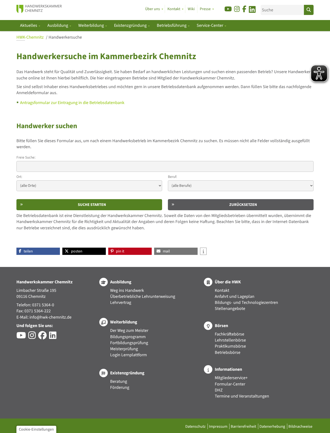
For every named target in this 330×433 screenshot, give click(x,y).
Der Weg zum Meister (129, 331)
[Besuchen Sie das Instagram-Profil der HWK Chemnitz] (33, 337)
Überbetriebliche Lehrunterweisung (142, 296)
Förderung (119, 387)
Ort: (19, 176)
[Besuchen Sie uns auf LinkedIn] (252, 10)
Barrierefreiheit (244, 426)
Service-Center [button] (210, 25)
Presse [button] (205, 9)
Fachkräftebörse (229, 334)
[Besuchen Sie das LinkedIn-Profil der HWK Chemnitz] (54, 337)
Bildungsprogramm (128, 337)
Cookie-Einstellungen (36, 429)
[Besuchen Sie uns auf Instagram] (237, 9)
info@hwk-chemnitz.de (50, 317)
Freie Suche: (26, 157)
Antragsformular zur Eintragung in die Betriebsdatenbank (72, 103)
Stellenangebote (230, 309)
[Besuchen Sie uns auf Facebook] (244, 9)
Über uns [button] (152, 9)
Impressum (218, 426)
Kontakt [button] (173, 9)
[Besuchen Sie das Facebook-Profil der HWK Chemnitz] (43, 337)
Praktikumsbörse (230, 346)
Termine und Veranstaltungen (242, 396)
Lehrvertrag (120, 303)
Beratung (118, 381)
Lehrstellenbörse (230, 340)
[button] (38, 251)
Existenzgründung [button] (131, 25)
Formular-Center (230, 384)
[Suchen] (309, 10)
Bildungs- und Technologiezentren (246, 303)
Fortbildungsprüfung (129, 343)
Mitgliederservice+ (231, 378)
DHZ (219, 390)
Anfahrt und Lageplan (234, 296)
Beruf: (172, 176)
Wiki (191, 9)
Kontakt (222, 290)
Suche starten (92, 204)
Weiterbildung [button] (91, 25)
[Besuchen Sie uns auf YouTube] (228, 9)
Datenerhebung (272, 426)
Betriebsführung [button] (172, 25)
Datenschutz (195, 426)
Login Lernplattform (128, 355)
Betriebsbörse (227, 352)
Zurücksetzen (243, 204)
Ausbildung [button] (58, 25)
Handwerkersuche (65, 37)
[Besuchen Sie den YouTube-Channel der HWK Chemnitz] (22, 337)
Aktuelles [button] (29, 25)
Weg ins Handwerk (127, 290)
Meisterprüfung (124, 349)
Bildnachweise (300, 426)
